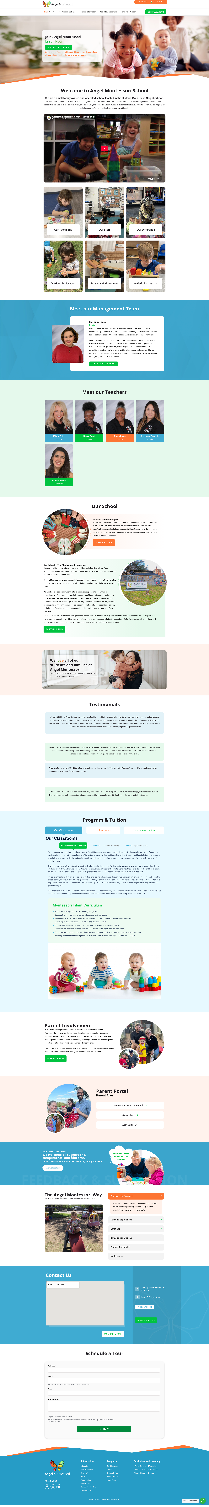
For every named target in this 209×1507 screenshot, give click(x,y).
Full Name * (52, 1366)
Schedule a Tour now (58, 47)
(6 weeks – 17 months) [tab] (73, 845)
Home (46, 12)
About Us (84, 1466)
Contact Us (143, 2)
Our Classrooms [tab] (63, 830)
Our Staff (84, 1473)
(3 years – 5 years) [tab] (137, 845)
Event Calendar (113, 1476)
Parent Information (88, 12)
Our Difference (87, 1469)
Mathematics (116, 1256)
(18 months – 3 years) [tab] (106, 845)
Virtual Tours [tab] (103, 830)
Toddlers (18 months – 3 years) (146, 1469)
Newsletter (125, 12)
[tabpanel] (104, 920)
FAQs (83, 1476)
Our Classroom (112, 1466)
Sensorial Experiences (121, 1219)
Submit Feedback (53, 1168)
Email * (50, 1376)
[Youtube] (58, 1486)
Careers (133, 12)
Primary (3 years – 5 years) (144, 1473)
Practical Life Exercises (121, 1196)
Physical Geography (120, 1247)
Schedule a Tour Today (103, 364)
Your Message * (53, 1399)
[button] (136, 1196)
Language (115, 1229)
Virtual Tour (111, 1480)
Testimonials (86, 1480)
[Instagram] (53, 1486)
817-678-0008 (157, 2)
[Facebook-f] (47, 1486)
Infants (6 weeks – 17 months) (145, 1466)
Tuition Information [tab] (144, 830)
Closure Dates (112, 1473)
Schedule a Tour (104, 543)
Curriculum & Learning (108, 12)
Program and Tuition (70, 12)
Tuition (109, 1469)
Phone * (50, 1389)
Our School (53, 12)
